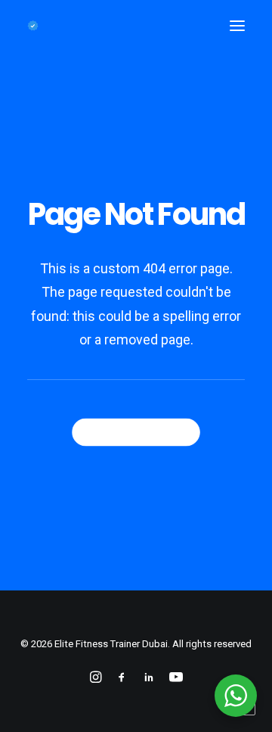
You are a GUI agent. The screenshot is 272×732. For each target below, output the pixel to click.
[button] (237, 25)
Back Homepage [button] (143, 431)
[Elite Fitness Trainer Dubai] (33, 25)
